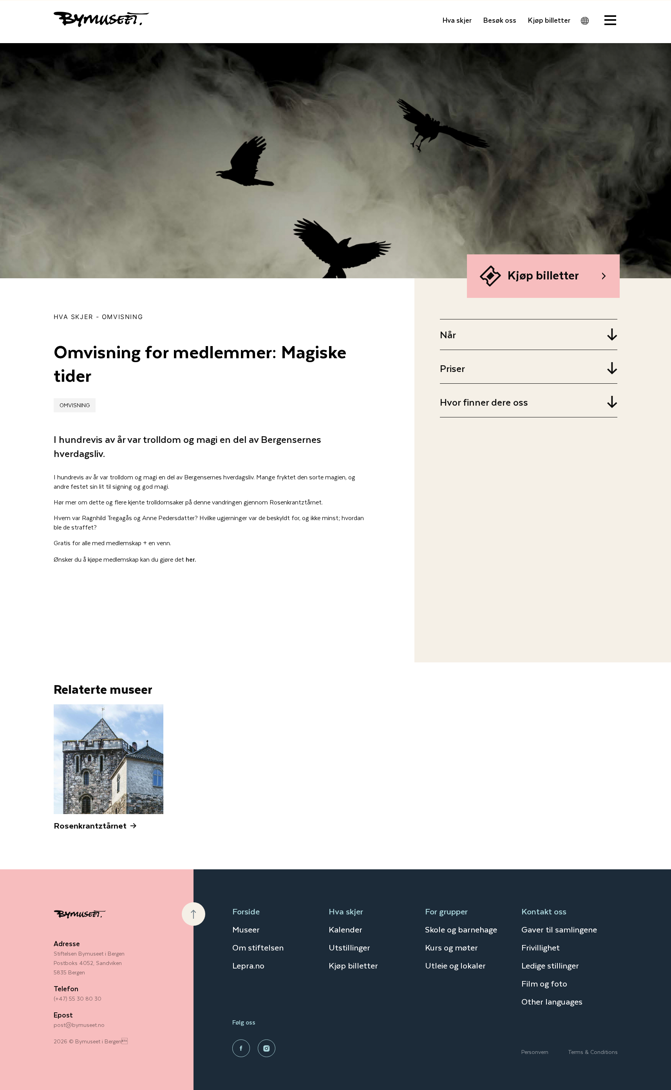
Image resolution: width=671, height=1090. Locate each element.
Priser (452, 368)
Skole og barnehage (461, 929)
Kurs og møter (451, 947)
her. (191, 559)
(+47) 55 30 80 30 (77, 998)
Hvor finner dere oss (484, 402)
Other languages (551, 1001)
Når (448, 334)
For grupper (446, 911)
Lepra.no (248, 965)
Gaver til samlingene (559, 929)
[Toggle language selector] (585, 21)
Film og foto (544, 983)
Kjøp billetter (549, 20)
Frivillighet (540, 947)
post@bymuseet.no (79, 1024)
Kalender (345, 929)
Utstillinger (349, 947)
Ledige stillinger (550, 965)
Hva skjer (457, 20)
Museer (246, 929)
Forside (246, 911)
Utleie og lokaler (455, 965)
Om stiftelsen (258, 947)
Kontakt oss (543, 911)
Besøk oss (499, 20)
